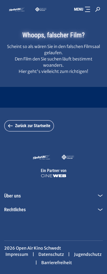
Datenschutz (51, 254)
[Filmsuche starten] (97, 9)
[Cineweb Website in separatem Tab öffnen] (53, 175)
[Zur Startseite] (27, 9)
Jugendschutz (88, 254)
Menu (78, 9)
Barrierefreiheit (56, 262)
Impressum (16, 254)
